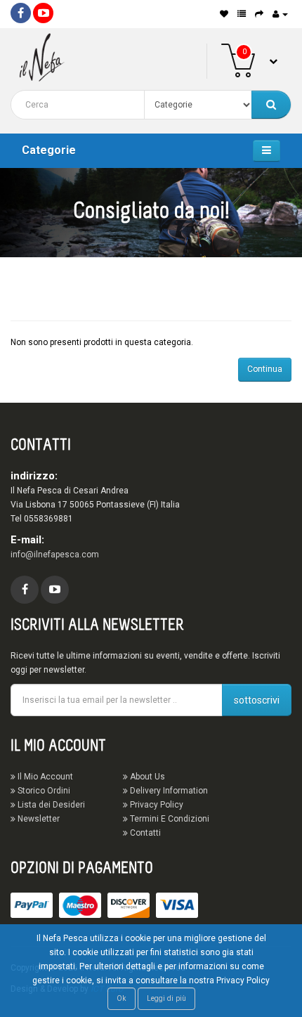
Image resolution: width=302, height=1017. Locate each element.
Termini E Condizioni (168, 819)
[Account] (280, 14)
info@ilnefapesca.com (55, 554)
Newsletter (37, 819)
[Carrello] (259, 14)
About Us (146, 777)
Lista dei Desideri (50, 805)
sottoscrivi (257, 700)
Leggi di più (166, 998)
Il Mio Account (44, 777)
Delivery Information (168, 791)
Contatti (144, 833)
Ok (121, 998)
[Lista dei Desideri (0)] (224, 14)
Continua (264, 369)
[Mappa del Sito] (241, 14)
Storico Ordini (42, 791)
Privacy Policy (155, 805)
